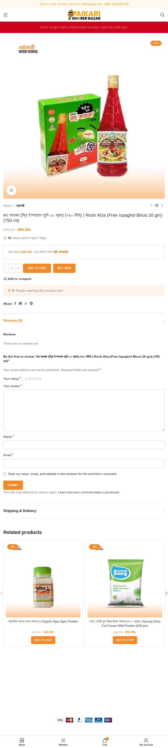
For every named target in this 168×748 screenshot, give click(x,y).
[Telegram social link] (31, 303)
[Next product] (162, 205)
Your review (12, 386)
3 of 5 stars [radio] (33, 378)
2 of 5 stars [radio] (30, 378)
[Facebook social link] (15, 303)
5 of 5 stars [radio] (40, 378)
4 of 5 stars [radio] (36, 378)
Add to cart (37, 268)
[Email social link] (20, 303)
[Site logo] (84, 14)
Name (8, 436)
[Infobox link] (84, 4)
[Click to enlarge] (11, 190)
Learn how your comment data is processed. (89, 492)
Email (8, 455)
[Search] (162, 14)
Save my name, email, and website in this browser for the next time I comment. (62, 474)
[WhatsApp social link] (25, 303)
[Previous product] (151, 205)
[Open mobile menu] (5, 14)
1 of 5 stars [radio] (26, 378)
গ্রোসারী (20, 205)
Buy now (64, 268)
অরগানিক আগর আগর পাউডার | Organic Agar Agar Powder (43, 621)
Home (7, 205)
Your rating (12, 378)
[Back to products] (156, 205)
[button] (43, 640)
